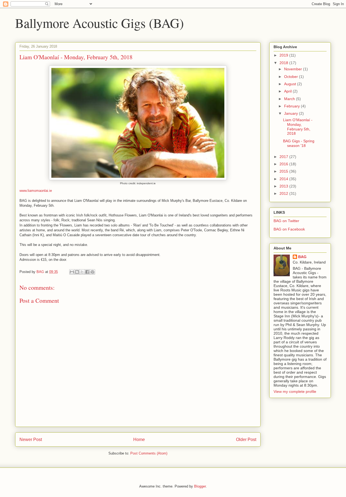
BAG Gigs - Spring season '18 (298, 143)
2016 (284, 164)
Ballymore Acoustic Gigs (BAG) (99, 22)
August (290, 84)
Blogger (200, 486)
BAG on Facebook (289, 229)
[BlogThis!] (77, 272)
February (292, 106)
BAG (302, 257)
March (290, 99)
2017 (284, 156)
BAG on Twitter (286, 221)
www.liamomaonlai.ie (35, 191)
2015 (284, 171)
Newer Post (30, 439)
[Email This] (72, 272)
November (293, 69)
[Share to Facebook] (87, 272)
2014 (284, 179)
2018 (284, 63)
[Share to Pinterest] (92, 272)
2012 (284, 193)
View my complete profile (295, 391)
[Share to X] (82, 272)
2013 (284, 186)
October (291, 76)
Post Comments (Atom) (148, 453)
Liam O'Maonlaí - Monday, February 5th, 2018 (297, 127)
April (288, 91)
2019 (284, 55)
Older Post (246, 439)
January (291, 113)
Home (139, 439)
